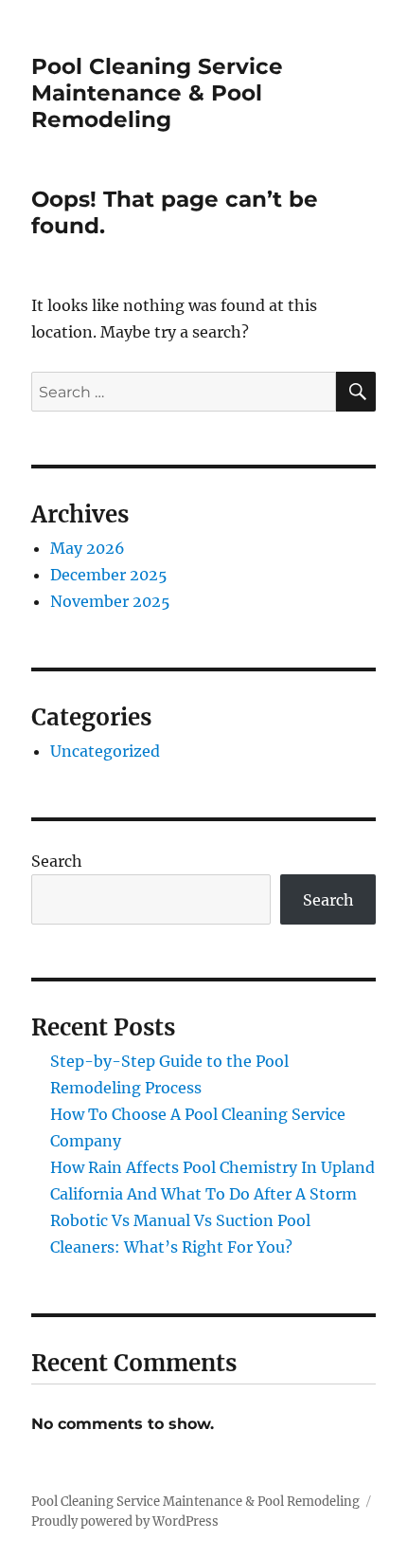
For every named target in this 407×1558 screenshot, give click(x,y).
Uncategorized (105, 751)
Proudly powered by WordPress (125, 1521)
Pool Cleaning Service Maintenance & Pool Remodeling (157, 93)
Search (56, 861)
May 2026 (87, 548)
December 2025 (109, 574)
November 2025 (110, 601)
